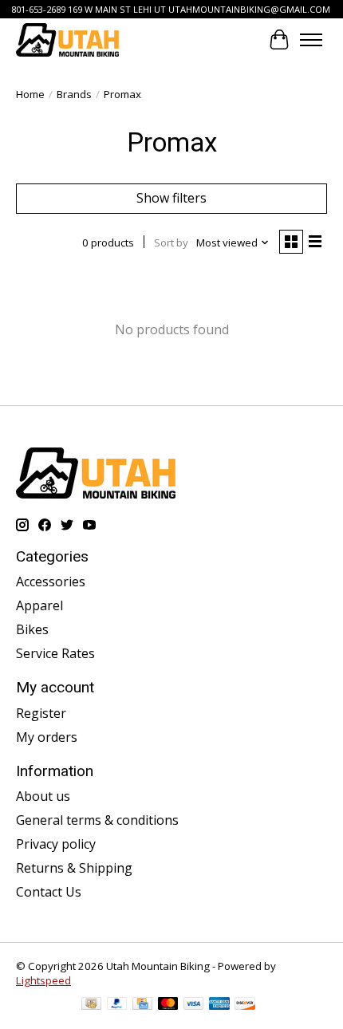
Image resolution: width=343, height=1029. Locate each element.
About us (43, 796)
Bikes (32, 629)
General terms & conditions (97, 820)
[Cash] (91, 1005)
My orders (46, 737)
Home (30, 94)
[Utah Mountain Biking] (67, 39)
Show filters (171, 198)
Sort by (171, 242)
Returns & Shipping (74, 868)
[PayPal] (117, 1005)
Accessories (50, 581)
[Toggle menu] (311, 40)
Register (41, 713)
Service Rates (55, 653)
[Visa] (193, 1005)
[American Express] (219, 1005)
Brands (74, 94)
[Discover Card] (245, 1005)
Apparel (39, 605)
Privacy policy (56, 844)
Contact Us (48, 892)
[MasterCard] (168, 1005)
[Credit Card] (142, 1005)
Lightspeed (43, 980)
